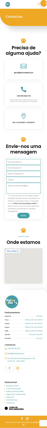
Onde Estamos (11, 400)
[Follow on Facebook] (9, 368)
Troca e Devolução (13, 389)
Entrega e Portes (12, 386)
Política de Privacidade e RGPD (24, 203)
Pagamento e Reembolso (16, 394)
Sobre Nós (10, 397)
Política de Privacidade (15, 391)
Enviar (23, 215)
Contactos (10, 403)
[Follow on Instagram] (18, 368)
